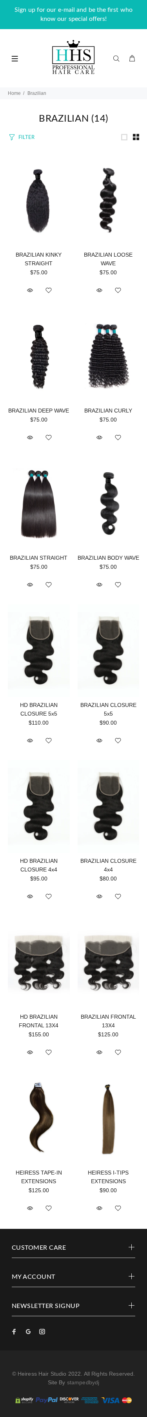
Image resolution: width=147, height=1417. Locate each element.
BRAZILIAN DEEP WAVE (38, 410)
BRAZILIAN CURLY (108, 410)
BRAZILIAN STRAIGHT (38, 558)
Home (14, 93)
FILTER (26, 137)
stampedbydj (83, 1382)
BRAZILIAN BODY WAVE (108, 558)
